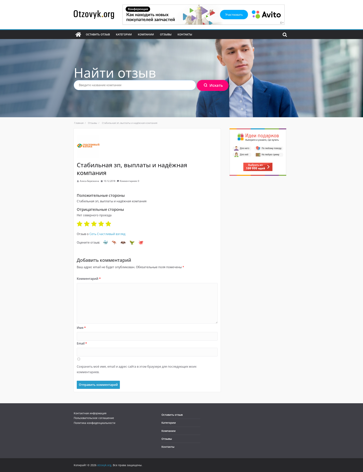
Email (82, 343)
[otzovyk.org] (78, 34)
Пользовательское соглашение (94, 418)
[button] (105, 242)
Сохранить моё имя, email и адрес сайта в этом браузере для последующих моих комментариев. (136, 369)
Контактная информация (90, 413)
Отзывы (165, 34)
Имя (81, 328)
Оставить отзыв (98, 34)
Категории (124, 34)
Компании (146, 34)
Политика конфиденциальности (94, 423)
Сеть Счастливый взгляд (107, 234)
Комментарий (89, 279)
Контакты (185, 34)
